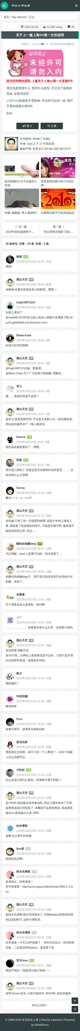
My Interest (19, 17)
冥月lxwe (22, 960)
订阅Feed (13, 100)
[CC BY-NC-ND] (49, 148)
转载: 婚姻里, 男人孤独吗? (21, 212)
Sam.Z (31, 143)
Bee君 (20, 848)
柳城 (19, 256)
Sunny (20, 487)
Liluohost (56, 1019)
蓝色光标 (22, 742)
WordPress (42, 1024)
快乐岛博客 (23, 871)
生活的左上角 (30, 1019)
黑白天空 (22, 279)
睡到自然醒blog (26, 543)
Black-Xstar (23, 335)
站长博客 (22, 825)
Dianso (20, 437)
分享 (54, 126)
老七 (19, 386)
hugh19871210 (25, 302)
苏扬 (19, 459)
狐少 (19, 673)
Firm (19, 719)
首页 (6, 17)
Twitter (46, 138)
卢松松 (20, 769)
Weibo (36, 138)
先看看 (20, 594)
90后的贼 (22, 696)
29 (72, 26)
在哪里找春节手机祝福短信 (57, 212)
